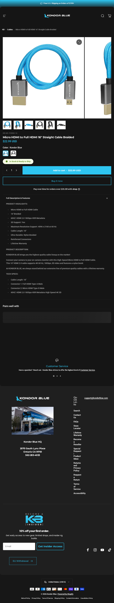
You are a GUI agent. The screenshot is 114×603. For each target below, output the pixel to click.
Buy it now (57, 181)
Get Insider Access (50, 546)
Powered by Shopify (65, 594)
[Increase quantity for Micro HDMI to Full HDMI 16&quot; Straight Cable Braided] (17, 170)
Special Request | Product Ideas (77, 453)
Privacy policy (36, 598)
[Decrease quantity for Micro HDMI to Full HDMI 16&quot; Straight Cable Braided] (6, 170)
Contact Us (77, 416)
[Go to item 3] (28, 125)
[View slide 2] (57, 376)
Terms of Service (77, 486)
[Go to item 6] (61, 125)
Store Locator (77, 427)
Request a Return (77, 477)
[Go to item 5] (50, 125)
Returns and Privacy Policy (77, 467)
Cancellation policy (87, 598)
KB (3, 30)
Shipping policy (59, 598)
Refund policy (25, 598)
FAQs (76, 421)
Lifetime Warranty (78, 433)
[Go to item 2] (18, 125)
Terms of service (47, 598)
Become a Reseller (77, 442)
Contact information (72, 598)
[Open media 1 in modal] (79, 42)
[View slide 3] (60, 376)
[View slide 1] (53, 376)
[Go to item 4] (39, 125)
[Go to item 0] (7, 125)
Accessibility (80, 493)
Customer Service (87, 370)
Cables (10, 30)
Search (77, 410)
